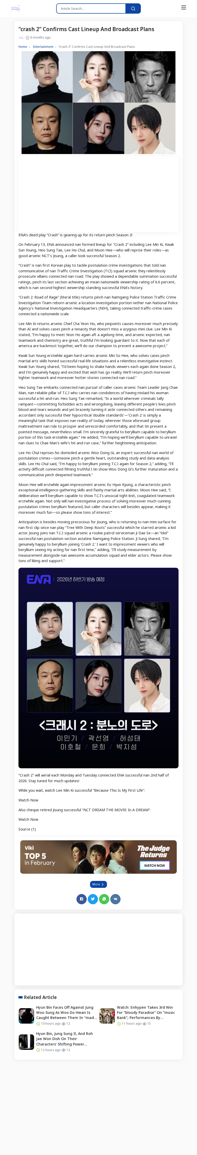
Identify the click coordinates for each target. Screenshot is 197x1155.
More (96, 884)
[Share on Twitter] (93, 899)
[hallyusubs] (15, 8)
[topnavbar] (184, 7)
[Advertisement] (98, 192)
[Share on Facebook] (81, 899)
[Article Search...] (133, 8)
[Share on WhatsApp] (104, 899)
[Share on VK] (115, 899)
